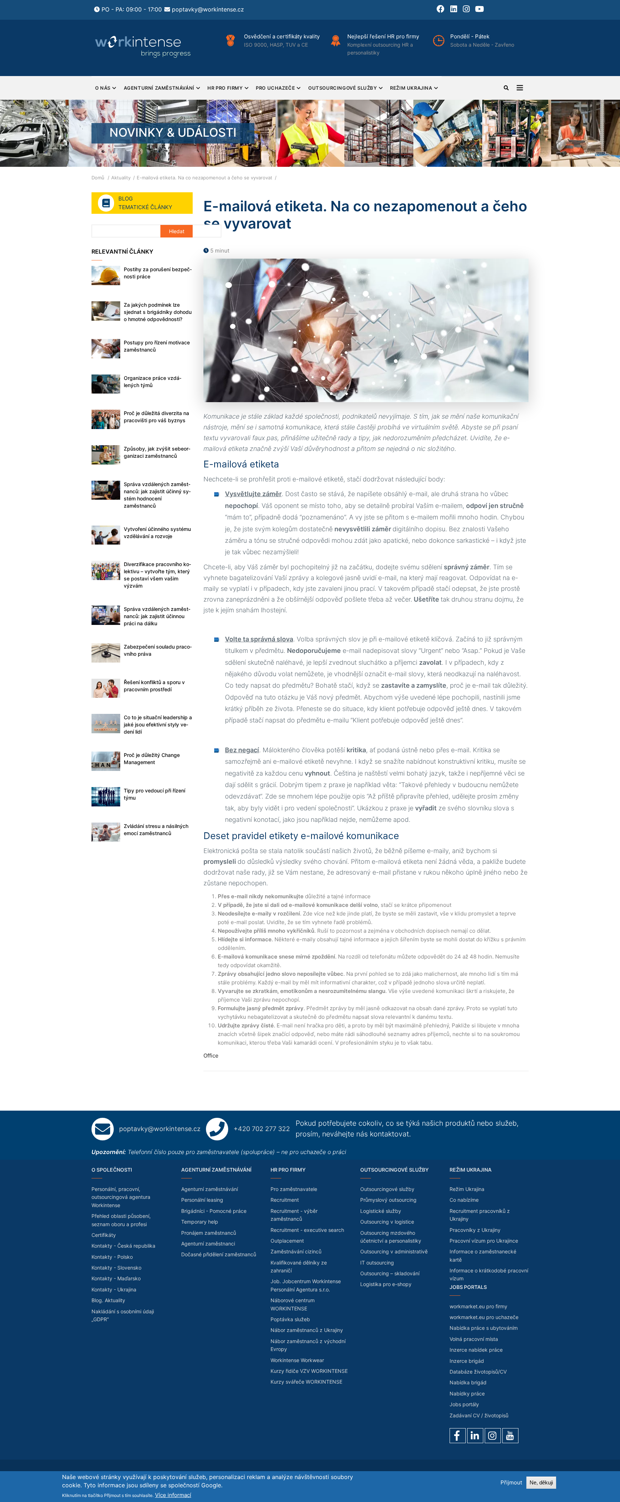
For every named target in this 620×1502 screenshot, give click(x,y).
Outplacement (287, 1241)
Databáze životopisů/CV (478, 1372)
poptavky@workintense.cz (208, 9)
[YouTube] (510, 1435)
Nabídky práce (467, 1393)
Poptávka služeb (290, 1319)
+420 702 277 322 (262, 1129)
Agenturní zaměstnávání (159, 88)
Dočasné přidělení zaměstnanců (218, 1254)
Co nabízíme (464, 1200)
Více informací (173, 1495)
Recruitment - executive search (307, 1230)
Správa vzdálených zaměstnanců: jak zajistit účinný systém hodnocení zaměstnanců (157, 495)
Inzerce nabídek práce (476, 1350)
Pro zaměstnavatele (294, 1189)
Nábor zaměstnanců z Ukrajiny (307, 1330)
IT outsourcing (377, 1262)
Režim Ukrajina (411, 88)
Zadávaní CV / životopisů (479, 1415)
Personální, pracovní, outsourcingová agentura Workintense (120, 1197)
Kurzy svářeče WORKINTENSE (306, 1382)
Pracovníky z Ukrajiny (475, 1230)
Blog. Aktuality (108, 1300)
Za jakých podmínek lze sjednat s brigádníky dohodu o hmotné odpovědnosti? (158, 312)
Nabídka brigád (468, 1382)
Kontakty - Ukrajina (113, 1289)
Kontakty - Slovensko (116, 1268)
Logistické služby (380, 1211)
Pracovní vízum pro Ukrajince (484, 1241)
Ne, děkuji (541, 1482)
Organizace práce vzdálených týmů (153, 381)
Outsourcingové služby (342, 88)
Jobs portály (464, 1404)
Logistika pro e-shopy (386, 1284)
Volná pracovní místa (474, 1339)
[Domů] (143, 46)
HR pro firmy (225, 88)
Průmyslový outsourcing (388, 1200)
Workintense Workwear (297, 1360)
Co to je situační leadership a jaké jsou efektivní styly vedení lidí (158, 724)
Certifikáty (103, 1235)
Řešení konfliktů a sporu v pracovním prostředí (154, 685)
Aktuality (121, 177)
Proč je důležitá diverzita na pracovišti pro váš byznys (156, 416)
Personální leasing (202, 1200)
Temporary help (199, 1222)
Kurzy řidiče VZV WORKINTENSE (309, 1371)
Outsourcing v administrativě (394, 1251)
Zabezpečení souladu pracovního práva (158, 650)
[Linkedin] (475, 1435)
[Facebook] (458, 1435)
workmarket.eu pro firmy (478, 1306)
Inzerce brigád (467, 1361)
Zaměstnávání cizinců (296, 1251)
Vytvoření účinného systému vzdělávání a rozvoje (157, 532)
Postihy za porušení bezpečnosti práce (158, 272)
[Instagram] (493, 1435)
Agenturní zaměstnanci (208, 1243)
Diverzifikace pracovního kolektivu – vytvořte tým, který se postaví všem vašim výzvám (157, 575)
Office (211, 1055)
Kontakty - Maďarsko (116, 1278)
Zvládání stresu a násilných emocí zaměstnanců (156, 829)
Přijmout (511, 1482)
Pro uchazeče (275, 88)
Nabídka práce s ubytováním (484, 1328)
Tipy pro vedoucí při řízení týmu (154, 794)
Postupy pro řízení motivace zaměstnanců (157, 346)
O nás (103, 88)
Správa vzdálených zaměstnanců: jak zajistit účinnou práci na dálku (157, 616)
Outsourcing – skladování (389, 1273)
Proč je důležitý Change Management (152, 758)
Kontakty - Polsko (112, 1257)
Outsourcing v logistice (387, 1222)
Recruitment (285, 1200)
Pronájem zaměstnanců (208, 1233)
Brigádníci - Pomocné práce (213, 1211)
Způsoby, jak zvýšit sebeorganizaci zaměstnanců (157, 452)
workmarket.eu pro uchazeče (484, 1317)
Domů (97, 177)
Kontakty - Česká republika (123, 1246)
